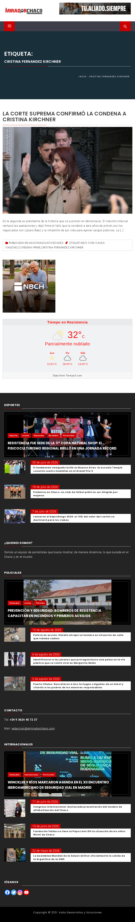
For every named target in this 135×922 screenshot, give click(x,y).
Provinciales (68, 435)
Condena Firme (29, 247)
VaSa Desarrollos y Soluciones (80, 912)
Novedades (55, 243)
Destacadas (14, 603)
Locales (25, 435)
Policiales (40, 603)
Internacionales (31, 775)
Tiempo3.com (74, 375)
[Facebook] (7, 892)
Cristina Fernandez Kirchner (62, 247)
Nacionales (37, 243)
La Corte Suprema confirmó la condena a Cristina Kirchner (64, 116)
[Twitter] (14, 892)
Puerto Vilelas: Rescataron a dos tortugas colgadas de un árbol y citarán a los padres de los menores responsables (78, 685)
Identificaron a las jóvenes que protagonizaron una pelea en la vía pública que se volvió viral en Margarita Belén (79, 661)
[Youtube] (26, 892)
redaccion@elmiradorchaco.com (33, 728)
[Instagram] (20, 892)
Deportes (13, 435)
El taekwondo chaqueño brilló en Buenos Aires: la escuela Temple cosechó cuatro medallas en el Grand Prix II (78, 469)
